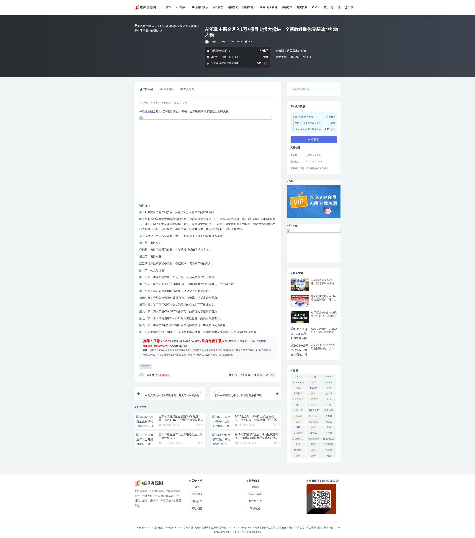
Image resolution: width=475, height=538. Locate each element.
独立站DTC (255, 501)
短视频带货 (313, 439)
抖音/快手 (202, 7)
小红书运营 (298, 399)
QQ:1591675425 (179, 346)
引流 (329, 399)
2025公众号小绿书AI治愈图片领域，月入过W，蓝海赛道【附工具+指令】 (255, 420)
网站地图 (196, 508)
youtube (329, 382)
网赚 (313, 444)
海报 (259, 375)
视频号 (328, 450)
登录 (350, 7)
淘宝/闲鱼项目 (268, 7)
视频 (313, 450)
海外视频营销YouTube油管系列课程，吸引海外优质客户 (323, 299)
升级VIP (196, 487)
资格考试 (287, 7)
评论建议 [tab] (168, 89)
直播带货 (298, 433)
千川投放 (298, 393)
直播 (329, 427)
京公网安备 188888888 (249, 532)
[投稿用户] (207, 42)
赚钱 (298, 456)
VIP (317, 7)
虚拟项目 (298, 450)
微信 (214, 42)
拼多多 (328, 416)
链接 (272, 375)
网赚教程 (233, 7)
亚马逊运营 (255, 494)
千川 (329, 388)
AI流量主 (144, 111)
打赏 (234, 375)
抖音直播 (298, 416)
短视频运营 (328, 439)
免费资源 (302, 7)
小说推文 (313, 399)
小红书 (328, 393)
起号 (313, 456)
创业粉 (313, 388)
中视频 (298, 388)
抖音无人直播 (313, 411)
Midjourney (298, 382)
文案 (298, 422)
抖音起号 (313, 416)
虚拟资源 (328, 444)
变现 (313, 393)
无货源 (328, 422)
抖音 (329, 405)
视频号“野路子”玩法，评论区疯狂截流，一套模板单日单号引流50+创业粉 (256, 438)
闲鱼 (329, 456)
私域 (298, 444)
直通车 (313, 433)
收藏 (247, 375)
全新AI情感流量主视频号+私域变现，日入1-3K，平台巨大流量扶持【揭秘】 (180, 420)
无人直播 (313, 422)
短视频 (328, 433)
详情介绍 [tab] (147, 89)
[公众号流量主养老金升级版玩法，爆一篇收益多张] (145, 442)
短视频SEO (298, 439)
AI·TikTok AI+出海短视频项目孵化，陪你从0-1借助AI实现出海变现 (324, 316)
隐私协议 (196, 501)
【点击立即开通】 (258, 341)
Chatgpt (313, 376)
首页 (168, 7)
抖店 (313, 405)
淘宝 (313, 427)
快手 (298, 405)
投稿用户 (157, 375)
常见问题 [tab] (189, 89)
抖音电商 (328, 410)
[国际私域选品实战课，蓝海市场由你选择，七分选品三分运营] (300, 284)
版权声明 (196, 494)
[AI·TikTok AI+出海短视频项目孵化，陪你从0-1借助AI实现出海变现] (300, 317)
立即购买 (314, 139)
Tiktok (255, 487)
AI (160, 425)
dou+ (328, 376)
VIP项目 (166, 103)
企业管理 (218, 7)
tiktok (313, 382)
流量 (298, 427)
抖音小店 (298, 410)
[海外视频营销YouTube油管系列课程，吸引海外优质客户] (300, 301)
